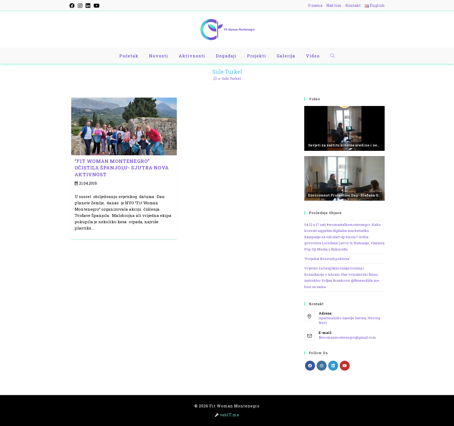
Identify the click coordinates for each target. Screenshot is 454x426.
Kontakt (353, 5)
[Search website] (332, 56)
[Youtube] (345, 366)
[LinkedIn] (333, 366)
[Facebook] (310, 366)
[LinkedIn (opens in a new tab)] (88, 5)
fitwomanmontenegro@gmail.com (347, 337)
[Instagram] (322, 366)
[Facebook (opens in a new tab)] (72, 5)
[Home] (215, 78)
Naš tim (334, 5)
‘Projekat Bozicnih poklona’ (327, 258)
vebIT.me (229, 414)
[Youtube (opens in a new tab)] (96, 5)
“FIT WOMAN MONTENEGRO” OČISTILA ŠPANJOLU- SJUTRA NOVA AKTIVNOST (122, 167)
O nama (315, 5)
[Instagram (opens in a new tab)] (80, 5)
